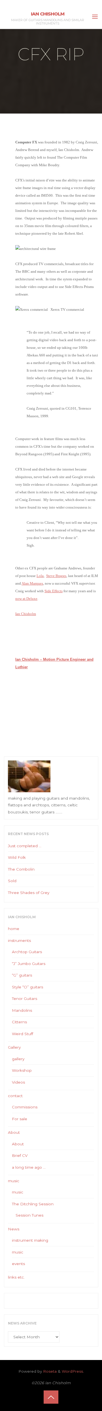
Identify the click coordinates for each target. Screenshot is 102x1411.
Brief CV (19, 1155)
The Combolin (21, 869)
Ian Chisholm (47, 14)
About (14, 1132)
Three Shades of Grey (28, 892)
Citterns (19, 1022)
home (13, 928)
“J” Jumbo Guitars (28, 963)
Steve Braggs (56, 576)
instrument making (30, 1240)
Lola (40, 576)
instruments (19, 940)
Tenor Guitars (24, 998)
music (13, 1181)
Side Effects (53, 591)
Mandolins (22, 1010)
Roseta (49, 1371)
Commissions (24, 1107)
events (18, 1263)
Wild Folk (17, 857)
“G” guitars (22, 975)
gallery (18, 1059)
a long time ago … (29, 1167)
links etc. (16, 1277)
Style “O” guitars (27, 987)
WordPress (72, 1371)
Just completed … (24, 846)
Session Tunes (29, 1215)
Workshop (22, 1070)
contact (15, 1095)
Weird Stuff (22, 1033)
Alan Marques (32, 583)
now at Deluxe (26, 598)
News (13, 1229)
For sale (19, 1119)
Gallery (14, 1047)
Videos (18, 1082)
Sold (12, 880)
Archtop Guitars (27, 951)
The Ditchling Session (33, 1204)
